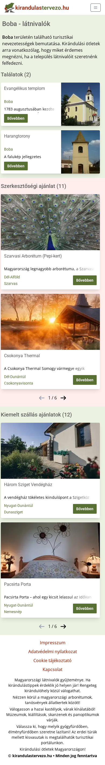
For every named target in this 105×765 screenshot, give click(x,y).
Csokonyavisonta (18, 383)
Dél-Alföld (12, 277)
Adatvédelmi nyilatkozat (52, 652)
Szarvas (11, 283)
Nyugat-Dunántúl (18, 505)
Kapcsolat (52, 669)
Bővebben (15, 118)
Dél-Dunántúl (15, 377)
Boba (8, 101)
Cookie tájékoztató (52, 660)
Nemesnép (13, 612)
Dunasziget (13, 512)
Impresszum (52, 643)
